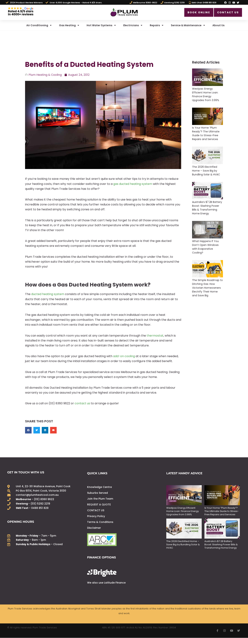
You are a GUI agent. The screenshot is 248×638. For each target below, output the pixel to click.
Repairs (155, 25)
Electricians (131, 25)
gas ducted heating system (132, 184)
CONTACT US (95, 510)
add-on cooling (124, 356)
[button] (28, 430)
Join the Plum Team (100, 498)
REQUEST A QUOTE (99, 504)
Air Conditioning (37, 25)
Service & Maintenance (186, 25)
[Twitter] (238, 2)
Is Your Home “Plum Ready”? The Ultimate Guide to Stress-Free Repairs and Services (205, 133)
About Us (218, 25)
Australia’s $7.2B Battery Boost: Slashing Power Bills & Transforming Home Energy (207, 207)
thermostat (155, 335)
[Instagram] (229, 2)
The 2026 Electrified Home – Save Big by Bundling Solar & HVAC (206, 170)
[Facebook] (225, 2)
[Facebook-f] (217, 630)
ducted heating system (47, 294)
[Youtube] (233, 2)
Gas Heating (67, 25)
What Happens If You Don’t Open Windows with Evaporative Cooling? (205, 246)
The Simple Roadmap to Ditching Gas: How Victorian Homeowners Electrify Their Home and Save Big (207, 287)
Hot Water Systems (99, 25)
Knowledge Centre (99, 487)
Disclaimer (94, 528)
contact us (82, 403)
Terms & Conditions (100, 522)
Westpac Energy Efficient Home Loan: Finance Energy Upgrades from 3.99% (206, 94)
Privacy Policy (96, 516)
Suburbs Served (97, 493)
